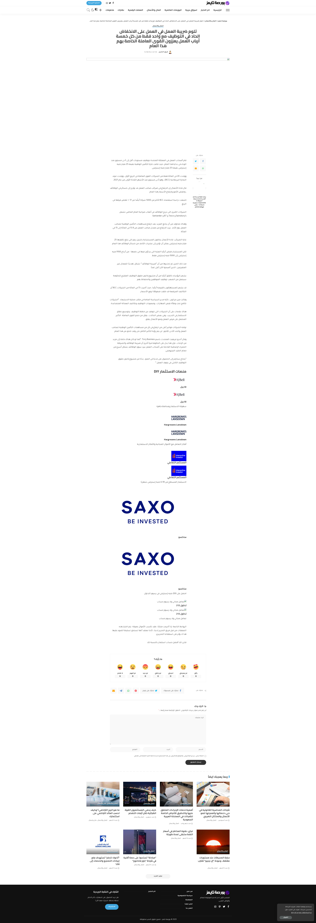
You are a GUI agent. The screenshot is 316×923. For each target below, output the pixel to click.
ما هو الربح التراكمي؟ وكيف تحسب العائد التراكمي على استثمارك (105, 813)
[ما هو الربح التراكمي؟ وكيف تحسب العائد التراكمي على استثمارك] (102, 794)
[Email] (196, 168)
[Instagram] (215, 907)
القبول (285, 917)
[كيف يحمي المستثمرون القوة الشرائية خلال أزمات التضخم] (139, 794)
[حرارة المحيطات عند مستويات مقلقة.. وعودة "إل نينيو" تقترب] (213, 842)
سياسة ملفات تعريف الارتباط (301, 913)
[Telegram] (121, 691)
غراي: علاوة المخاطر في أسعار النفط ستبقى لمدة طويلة (178, 832)
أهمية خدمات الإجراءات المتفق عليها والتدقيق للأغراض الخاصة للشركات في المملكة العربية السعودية (177, 815)
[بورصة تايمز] (218, 3)
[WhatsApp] (203, 168)
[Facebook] (113, 3)
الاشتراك (111, 907)
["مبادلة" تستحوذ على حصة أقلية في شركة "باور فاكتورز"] (139, 842)
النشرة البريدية (94, 3)
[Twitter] (110, 3)
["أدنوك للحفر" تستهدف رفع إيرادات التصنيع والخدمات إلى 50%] (102, 842)
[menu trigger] (226, 10)
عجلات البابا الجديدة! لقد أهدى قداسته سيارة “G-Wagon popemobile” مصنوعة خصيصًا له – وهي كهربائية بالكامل (199, 202)
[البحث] (88, 10)
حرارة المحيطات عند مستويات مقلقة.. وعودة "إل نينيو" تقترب (214, 859)
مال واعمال (101, 803)
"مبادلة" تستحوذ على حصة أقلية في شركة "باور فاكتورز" (139, 859)
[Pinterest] (136, 691)
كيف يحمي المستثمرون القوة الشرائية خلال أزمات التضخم (140, 811)
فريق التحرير (163, 52)
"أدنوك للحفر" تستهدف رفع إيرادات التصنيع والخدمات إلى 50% (104, 861)
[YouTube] (107, 3)
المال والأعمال (158, 26)
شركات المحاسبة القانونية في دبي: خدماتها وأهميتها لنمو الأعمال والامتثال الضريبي (214, 813)
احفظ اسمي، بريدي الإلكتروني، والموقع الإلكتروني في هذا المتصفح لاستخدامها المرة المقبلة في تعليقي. (169, 756)
